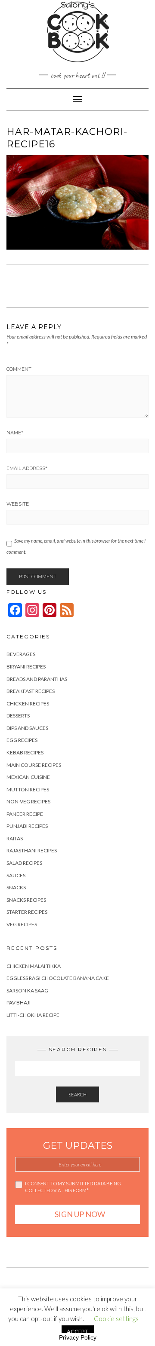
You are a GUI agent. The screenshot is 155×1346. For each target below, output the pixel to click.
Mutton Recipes (27, 789)
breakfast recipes (30, 691)
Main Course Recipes (33, 765)
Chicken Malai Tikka (33, 966)
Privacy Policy (77, 1337)
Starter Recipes (26, 912)
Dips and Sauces (27, 728)
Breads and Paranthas (36, 679)
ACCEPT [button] (78, 1331)
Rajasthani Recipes (31, 850)
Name (14, 433)
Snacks (16, 887)
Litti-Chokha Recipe (32, 1015)
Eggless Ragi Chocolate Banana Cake (57, 978)
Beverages (20, 654)
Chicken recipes (27, 703)
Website (17, 504)
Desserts (18, 715)
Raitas (14, 838)
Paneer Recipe (24, 814)
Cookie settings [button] (116, 1318)
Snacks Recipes (26, 900)
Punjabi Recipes (27, 826)
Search (77, 1094)
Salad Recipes (24, 863)
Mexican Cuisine (28, 777)
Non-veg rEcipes (28, 801)
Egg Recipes (21, 740)
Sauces (15, 875)
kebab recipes (24, 752)
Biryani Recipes (26, 666)
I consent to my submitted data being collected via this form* (73, 1187)
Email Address (26, 468)
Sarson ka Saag (27, 990)
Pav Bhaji (18, 1002)
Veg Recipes (21, 924)
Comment (18, 369)
